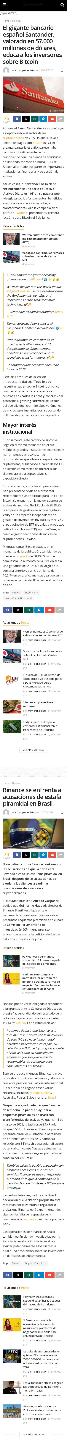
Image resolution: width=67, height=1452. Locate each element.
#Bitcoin (36, 279)
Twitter (20, 213)
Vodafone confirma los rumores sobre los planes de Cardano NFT (43, 256)
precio (24, 556)
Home (6, 20)
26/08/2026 (55, 711)
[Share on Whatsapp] (35, 119)
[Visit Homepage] (33, 4)
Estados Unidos (40, 1093)
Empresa (17, 20)
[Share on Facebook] (17, 119)
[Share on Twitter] (26, 119)
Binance (16, 783)
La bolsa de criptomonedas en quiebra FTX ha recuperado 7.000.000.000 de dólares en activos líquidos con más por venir (41, 1359)
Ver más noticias (33, 749)
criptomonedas (13, 138)
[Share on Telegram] (43, 119)
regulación (30, 1219)
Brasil (52, 1097)
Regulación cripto (35, 1263)
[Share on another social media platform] (60, 119)
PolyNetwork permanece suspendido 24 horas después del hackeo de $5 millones (41, 960)
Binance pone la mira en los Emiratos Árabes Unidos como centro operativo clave (42, 1410)
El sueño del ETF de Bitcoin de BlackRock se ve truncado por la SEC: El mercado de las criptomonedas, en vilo (42, 680)
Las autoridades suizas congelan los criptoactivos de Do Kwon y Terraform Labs (43, 1386)
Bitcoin (37, 143)
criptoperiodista (25, 70)
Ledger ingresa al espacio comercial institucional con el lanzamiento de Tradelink (40, 726)
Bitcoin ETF (31, 592)
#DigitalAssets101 (19, 291)
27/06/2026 (47, 70)
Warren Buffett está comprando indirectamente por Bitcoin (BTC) (43, 238)
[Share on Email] (52, 119)
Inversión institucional (18, 598)
